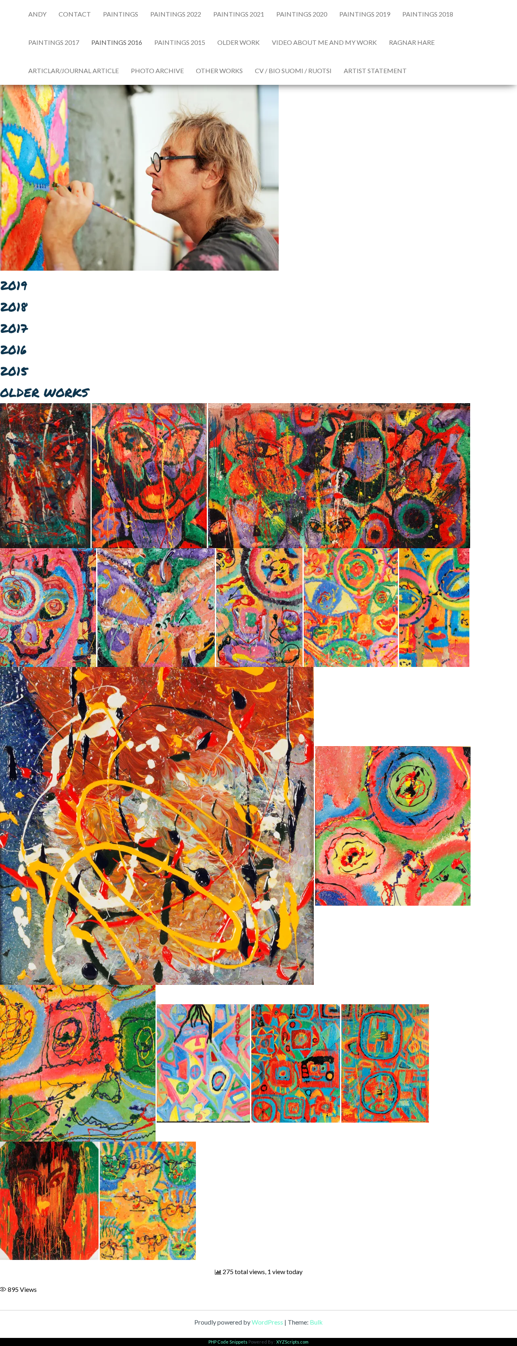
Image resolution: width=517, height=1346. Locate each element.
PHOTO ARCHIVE (157, 70)
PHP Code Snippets (228, 1341)
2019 (13, 285)
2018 (13, 306)
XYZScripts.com (292, 1341)
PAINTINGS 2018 (427, 14)
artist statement (375, 70)
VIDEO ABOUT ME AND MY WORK (324, 42)
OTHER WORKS (219, 70)
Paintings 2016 (116, 42)
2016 (13, 349)
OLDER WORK (238, 42)
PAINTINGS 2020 (301, 14)
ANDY (37, 14)
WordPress (267, 1322)
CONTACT (75, 14)
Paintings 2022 (175, 14)
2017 (13, 328)
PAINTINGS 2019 (364, 14)
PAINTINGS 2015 (179, 42)
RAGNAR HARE (412, 42)
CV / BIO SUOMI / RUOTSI (293, 70)
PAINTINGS (120, 14)
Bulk (316, 1322)
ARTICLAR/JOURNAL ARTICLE (73, 70)
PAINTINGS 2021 (238, 14)
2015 (13, 371)
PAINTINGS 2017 (53, 42)
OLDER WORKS (44, 392)
